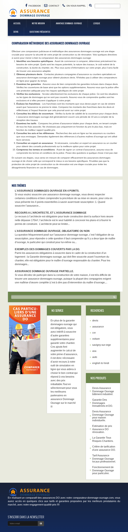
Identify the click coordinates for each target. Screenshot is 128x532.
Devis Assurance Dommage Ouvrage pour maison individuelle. (103, 416)
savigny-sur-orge (101, 345)
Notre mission (38, 23)
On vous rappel (76, 6)
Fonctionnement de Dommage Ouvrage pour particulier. (103, 470)
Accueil (17, 23)
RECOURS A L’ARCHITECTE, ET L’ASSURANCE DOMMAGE (50, 212)
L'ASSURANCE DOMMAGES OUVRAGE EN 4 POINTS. (47, 190)
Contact (54, 6)
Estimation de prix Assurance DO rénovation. (102, 429)
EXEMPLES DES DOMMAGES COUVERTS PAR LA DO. (47, 249)
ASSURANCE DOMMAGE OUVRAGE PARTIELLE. (44, 271)
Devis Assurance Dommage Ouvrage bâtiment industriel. (103, 391)
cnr (94, 332)
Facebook (35, 6)
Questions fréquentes (40, 31)
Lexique (96, 23)
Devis (15, 31)
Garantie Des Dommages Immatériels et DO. (102, 402)
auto (94, 357)
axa (94, 351)
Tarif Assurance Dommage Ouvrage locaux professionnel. (104, 458)
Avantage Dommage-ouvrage (69, 23)
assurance (98, 326)
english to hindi (100, 363)
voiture (96, 338)
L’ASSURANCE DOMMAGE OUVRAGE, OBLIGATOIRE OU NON (52, 231)
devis (95, 320)
